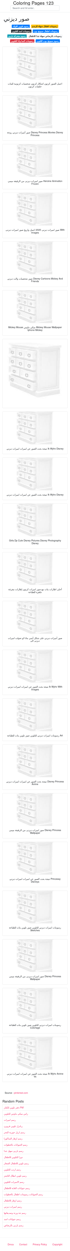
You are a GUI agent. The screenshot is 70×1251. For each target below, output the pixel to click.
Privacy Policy (40, 1244)
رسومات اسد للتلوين (21, 31)
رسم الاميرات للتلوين (14, 1181)
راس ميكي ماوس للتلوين (16, 1113)
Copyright (57, 1244)
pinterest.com (21, 1092)
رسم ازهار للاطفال (13, 1200)
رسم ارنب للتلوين (12, 1169)
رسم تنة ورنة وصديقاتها (15, 1212)
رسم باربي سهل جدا (13, 1150)
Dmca (11, 1244)
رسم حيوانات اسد (12, 1219)
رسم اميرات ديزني (13, 1206)
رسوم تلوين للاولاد (21, 26)
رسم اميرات (10, 1119)
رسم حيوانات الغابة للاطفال (17, 1188)
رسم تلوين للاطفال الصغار (16, 1163)
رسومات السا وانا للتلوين (22, 40)
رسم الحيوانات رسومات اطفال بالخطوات (23, 1194)
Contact (23, 1244)
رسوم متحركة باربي (17, 36)
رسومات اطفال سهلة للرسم (44, 26)
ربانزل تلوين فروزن (13, 1126)
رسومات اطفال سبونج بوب (46, 31)
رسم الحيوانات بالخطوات (16, 1144)
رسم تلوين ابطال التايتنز (15, 1175)
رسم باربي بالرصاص (13, 1225)
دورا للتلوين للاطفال (13, 1157)
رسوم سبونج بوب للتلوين (47, 40)
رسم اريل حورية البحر (14, 1132)
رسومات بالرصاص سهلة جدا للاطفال (45, 36)
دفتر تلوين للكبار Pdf (14, 1107)
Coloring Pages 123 (33, 3)
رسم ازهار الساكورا (13, 1138)
